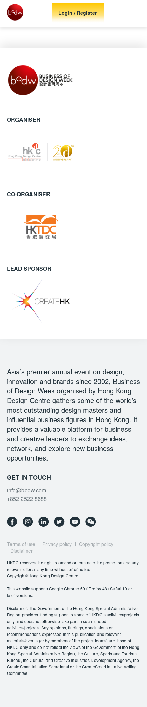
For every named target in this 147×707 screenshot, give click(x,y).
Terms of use (21, 544)
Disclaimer (21, 550)
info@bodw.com (26, 490)
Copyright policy (96, 544)
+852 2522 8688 (27, 499)
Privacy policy (57, 544)
